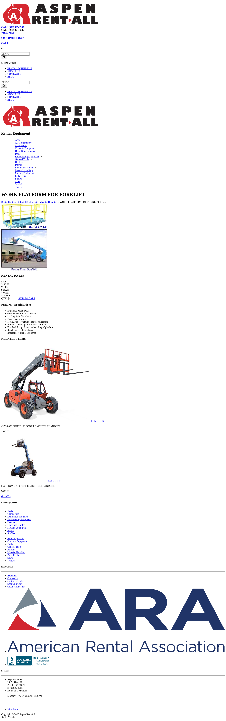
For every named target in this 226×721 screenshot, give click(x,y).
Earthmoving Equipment (27, 156)
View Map (32, 27)
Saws (17, 181)
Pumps (18, 178)
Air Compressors (23, 142)
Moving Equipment (24, 173)
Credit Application (16, 586)
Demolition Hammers (25, 151)
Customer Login (15, 581)
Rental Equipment (10, 202)
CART (5, 43)
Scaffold (19, 184)
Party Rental (21, 176)
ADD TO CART (26, 298)
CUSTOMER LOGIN (13, 38)
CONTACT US (15, 74)
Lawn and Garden (24, 167)
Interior (18, 165)
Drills (17, 153)
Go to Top (6, 496)
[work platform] (24, 228)
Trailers (18, 187)
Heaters (18, 162)
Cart (42, 27)
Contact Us (12, 578)
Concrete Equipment (25, 148)
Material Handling (24, 170)
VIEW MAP (7, 32)
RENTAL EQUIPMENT (19, 68)
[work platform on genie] (24, 270)
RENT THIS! (98, 421)
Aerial (18, 140)
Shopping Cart (14, 584)
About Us (12, 575)
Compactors (21, 145)
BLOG (10, 76)
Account (51, 27)
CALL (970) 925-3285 (12, 27)
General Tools (22, 159)
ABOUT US (13, 71)
